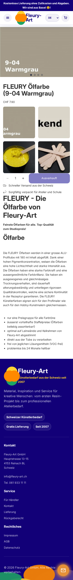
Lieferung (10, 512)
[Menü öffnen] (8, 18)
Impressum (11, 535)
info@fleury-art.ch (15, 476)
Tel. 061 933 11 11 (15, 482)
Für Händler (11, 499)
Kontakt (9, 506)
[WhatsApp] (63, 570)
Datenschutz (12, 547)
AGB (7, 541)
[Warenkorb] (65, 18)
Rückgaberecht (14, 518)
